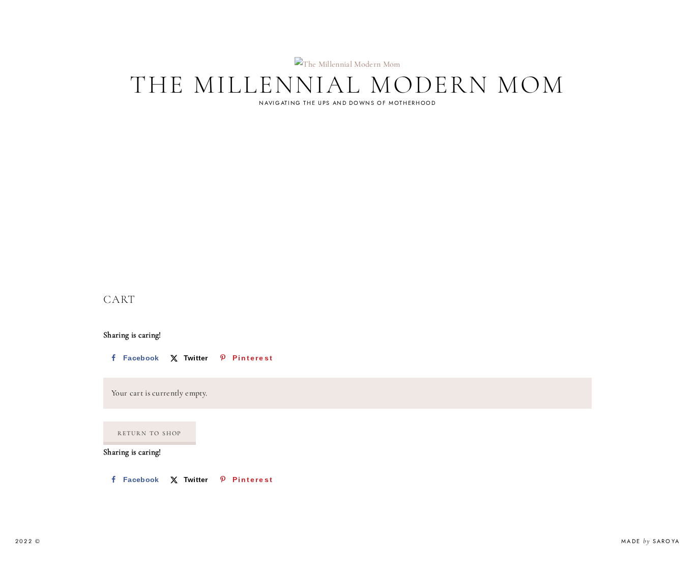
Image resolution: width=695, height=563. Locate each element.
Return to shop (150, 433)
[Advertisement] (347, 215)
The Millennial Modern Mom (347, 84)
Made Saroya (650, 541)
